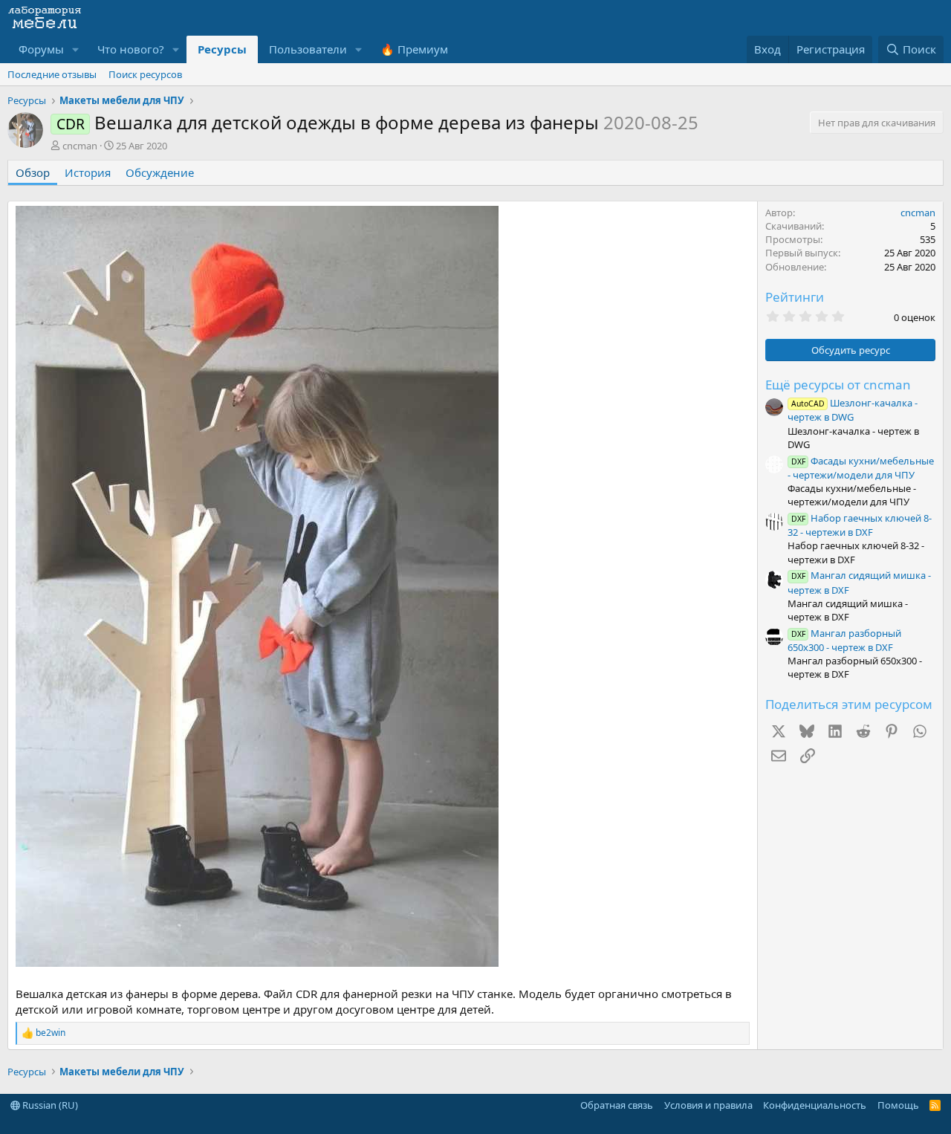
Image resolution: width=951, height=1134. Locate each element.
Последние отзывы (52, 74)
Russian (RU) (49, 1105)
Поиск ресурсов (145, 74)
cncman (79, 145)
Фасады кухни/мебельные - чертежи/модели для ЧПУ (861, 468)
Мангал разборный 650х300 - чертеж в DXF (844, 640)
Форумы (41, 49)
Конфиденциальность (814, 1105)
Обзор (33, 172)
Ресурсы (222, 49)
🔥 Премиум (414, 49)
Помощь (898, 1105)
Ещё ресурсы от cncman (838, 384)
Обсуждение (160, 172)
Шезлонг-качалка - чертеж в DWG (853, 410)
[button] (75, 49)
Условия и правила (708, 1105)
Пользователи (308, 49)
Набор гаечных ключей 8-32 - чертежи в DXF (860, 525)
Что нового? (130, 49)
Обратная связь (616, 1105)
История (88, 172)
